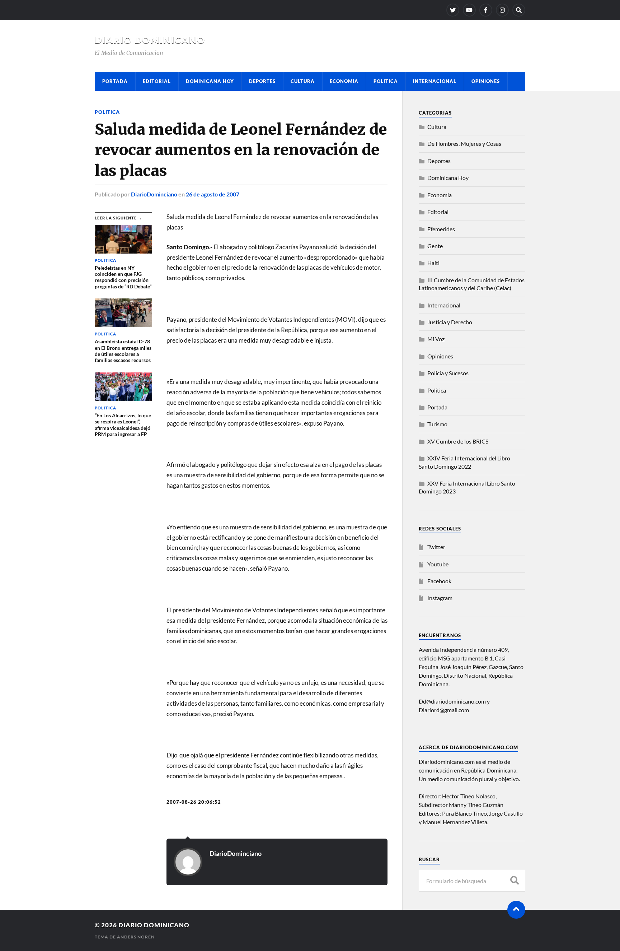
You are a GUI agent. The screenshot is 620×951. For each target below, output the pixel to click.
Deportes (262, 81)
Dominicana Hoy (210, 81)
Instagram (439, 597)
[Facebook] (485, 10)
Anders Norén (136, 937)
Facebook (439, 580)
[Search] (518, 10)
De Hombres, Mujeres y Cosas (464, 143)
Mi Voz (436, 338)
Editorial (157, 81)
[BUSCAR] (514, 881)
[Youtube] (469, 10)
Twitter (436, 546)
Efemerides (441, 229)
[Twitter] (452, 10)
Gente (435, 245)
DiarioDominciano (154, 194)
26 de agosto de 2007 (212, 194)
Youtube (437, 564)
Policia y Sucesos (448, 373)
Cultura (303, 81)
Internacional (434, 81)
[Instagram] (502, 10)
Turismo (437, 424)
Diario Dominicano (150, 39)
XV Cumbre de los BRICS (457, 441)
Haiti (433, 262)
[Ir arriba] (516, 910)
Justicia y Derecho (449, 322)
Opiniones (485, 81)
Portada (115, 81)
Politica (386, 81)
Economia (344, 81)
